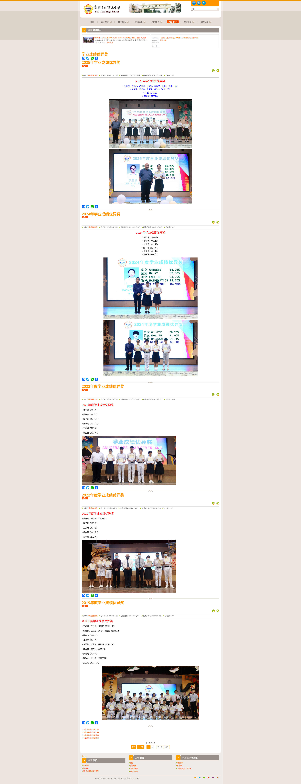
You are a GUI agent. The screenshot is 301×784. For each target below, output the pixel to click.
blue (200, 778)
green (205, 778)
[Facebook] (84, 58)
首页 (92, 21)
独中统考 (133, 766)
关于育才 (105, 21)
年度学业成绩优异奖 (90, 729)
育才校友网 (134, 769)
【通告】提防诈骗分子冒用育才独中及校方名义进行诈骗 (171, 44)
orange (196, 778)
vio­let (214, 778)
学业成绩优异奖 (92, 76)
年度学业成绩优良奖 (90, 735)
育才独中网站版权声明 (91, 771)
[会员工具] (85, 66)
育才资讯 (122, 21)
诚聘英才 (86, 768)
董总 (131, 763)
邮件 (213, 70)
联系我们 (86, 765)
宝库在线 (204, 21)
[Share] (96, 58)
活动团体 (155, 21)
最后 (166, 747)
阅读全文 (110, 36)
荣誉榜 (171, 21)
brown (218, 778)
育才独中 (180, 763)
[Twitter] (88, 58)
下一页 (160, 747)
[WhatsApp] (92, 58)
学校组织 (139, 21)
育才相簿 (187, 21)
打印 (217, 70)
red (209, 778)
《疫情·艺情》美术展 (184, 769)
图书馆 (179, 766)
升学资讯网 (134, 771)
